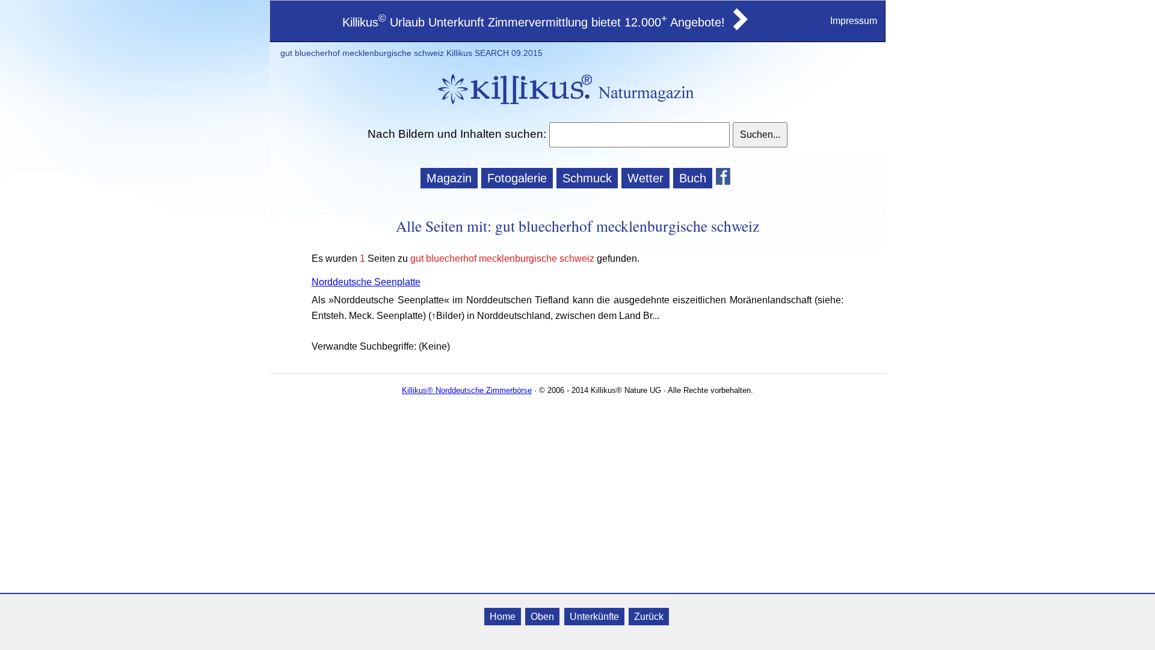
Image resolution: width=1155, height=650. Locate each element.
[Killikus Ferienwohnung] (739, 26)
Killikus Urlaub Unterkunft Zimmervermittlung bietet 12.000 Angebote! (533, 22)
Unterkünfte (594, 616)
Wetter (645, 178)
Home (503, 616)
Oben (542, 616)
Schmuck (587, 178)
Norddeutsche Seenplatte (366, 282)
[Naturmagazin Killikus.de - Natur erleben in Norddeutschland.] (511, 106)
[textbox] (639, 134)
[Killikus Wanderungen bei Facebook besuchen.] (725, 178)
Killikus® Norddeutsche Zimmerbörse (467, 390)
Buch (692, 178)
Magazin (449, 178)
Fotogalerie (517, 178)
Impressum (853, 21)
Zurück (649, 616)
